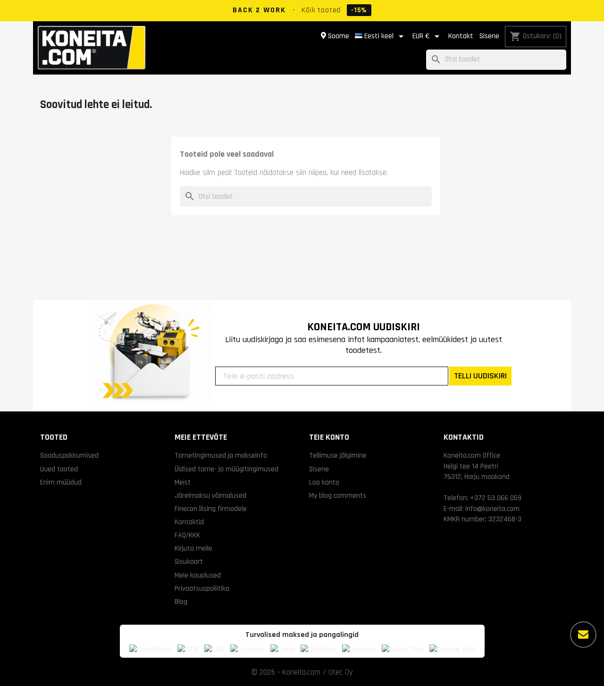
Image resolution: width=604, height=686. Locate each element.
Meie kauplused (198, 575)
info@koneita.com (492, 508)
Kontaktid (189, 522)
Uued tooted (59, 469)
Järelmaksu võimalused (210, 495)
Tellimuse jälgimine (338, 455)
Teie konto (329, 437)
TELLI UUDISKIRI (480, 375)
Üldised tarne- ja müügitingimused (226, 469)
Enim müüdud (61, 482)
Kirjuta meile (193, 548)
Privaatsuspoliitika (202, 588)
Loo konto (324, 482)
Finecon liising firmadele (211, 508)
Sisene (489, 36)
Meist (183, 482)
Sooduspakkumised (69, 455)
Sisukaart (189, 561)
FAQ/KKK (187, 535)
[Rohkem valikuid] (583, 634)
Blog (181, 601)
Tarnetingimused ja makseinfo (221, 455)
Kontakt (460, 36)
